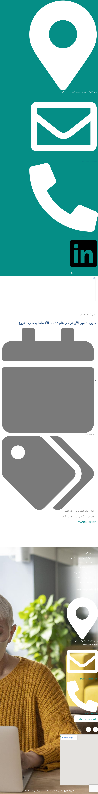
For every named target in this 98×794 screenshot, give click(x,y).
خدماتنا (89, 562)
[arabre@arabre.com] (64, 126)
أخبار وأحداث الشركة (83, 572)
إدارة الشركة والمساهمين (81, 557)
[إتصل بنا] (88, 729)
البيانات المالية (86, 567)
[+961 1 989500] (63, 197)
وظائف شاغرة (86, 582)
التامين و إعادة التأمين (71, 511)
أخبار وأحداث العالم (84, 577)
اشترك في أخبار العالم (87, 719)
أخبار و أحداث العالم (87, 511)
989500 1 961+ (91, 713)
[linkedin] (95, 729)
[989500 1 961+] (82, 696)
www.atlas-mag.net (87, 522)
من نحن (88, 552)
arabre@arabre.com (89, 161)
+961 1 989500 (92, 233)
